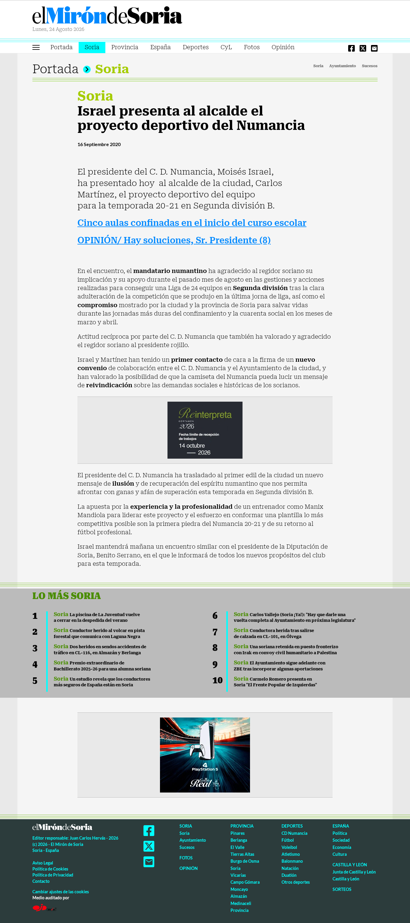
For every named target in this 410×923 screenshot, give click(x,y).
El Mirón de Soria (107, 16)
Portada (61, 47)
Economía (342, 847)
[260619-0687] (205, 429)
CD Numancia (294, 833)
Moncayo (239, 889)
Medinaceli (241, 903)
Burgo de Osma (245, 861)
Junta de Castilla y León (354, 871)
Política (340, 833)
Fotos (252, 47)
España (160, 47)
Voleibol (289, 847)
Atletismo (291, 854)
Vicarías (238, 875)
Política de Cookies (50, 868)
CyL (226, 47)
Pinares (238, 833)
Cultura (340, 854)
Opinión (283, 47)
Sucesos (370, 66)
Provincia (124, 47)
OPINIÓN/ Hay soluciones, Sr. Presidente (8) (174, 240)
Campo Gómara (245, 882)
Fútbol (288, 840)
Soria (92, 47)
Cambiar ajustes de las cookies (60, 891)
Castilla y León (350, 864)
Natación (290, 868)
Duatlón (289, 875)
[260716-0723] (205, 754)
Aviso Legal (42, 862)
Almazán (239, 896)
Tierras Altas (242, 854)
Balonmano (292, 861)
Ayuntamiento (342, 66)
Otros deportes (296, 882)
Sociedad (341, 840)
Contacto (41, 881)
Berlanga (239, 840)
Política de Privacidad (52, 874)
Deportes (196, 47)
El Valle (237, 847)
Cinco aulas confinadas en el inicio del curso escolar (191, 223)
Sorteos (342, 889)
